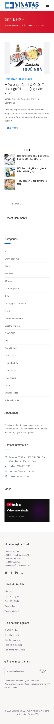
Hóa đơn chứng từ (12, 640)
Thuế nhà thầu (11, 363)
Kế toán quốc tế (12, 288)
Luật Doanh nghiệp (13, 318)
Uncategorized (11, 393)
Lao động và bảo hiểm (15, 303)
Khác (6, 296)
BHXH (7, 251)
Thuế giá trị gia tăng (13, 645)
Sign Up (43, 671)
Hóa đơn (8, 273)
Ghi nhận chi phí (11, 635)
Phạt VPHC (9, 333)
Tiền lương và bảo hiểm (14, 650)
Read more (11, 127)
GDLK (7, 266)
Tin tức (7, 385)
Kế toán (8, 281)
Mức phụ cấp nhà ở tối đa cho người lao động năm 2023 (24, 89)
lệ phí (7, 311)
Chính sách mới (12, 259)
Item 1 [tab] (24, 150)
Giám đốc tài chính (12, 601)
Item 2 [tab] (27, 150)
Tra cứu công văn (12, 596)
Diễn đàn (8, 591)
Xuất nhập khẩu (12, 400)
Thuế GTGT (10, 355)
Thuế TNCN (11, 79)
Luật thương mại (12, 326)
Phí (6, 341)
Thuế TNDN (25, 79)
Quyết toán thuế (11, 630)
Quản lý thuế (10, 348)
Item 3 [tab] (29, 150)
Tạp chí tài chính (11, 611)
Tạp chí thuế (9, 606)
